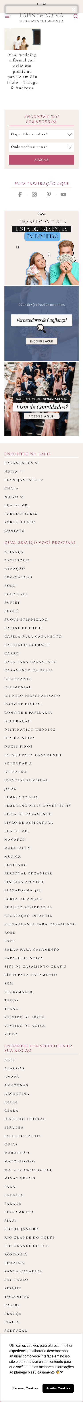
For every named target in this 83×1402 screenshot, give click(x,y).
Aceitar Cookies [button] (58, 1388)
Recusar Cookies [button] (25, 1388)
